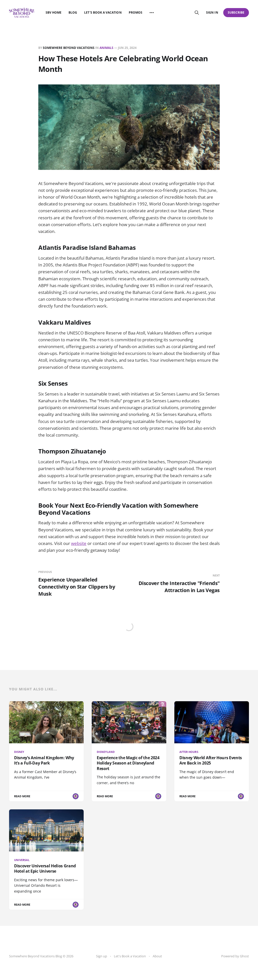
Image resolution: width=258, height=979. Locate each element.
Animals (106, 48)
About (157, 956)
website (78, 543)
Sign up (101, 956)
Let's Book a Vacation (102, 12)
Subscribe (236, 12)
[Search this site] (197, 12)
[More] (151, 12)
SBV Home (53, 12)
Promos (135, 12)
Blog (73, 12)
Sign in (212, 12)
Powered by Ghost (235, 956)
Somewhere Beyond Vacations (68, 48)
